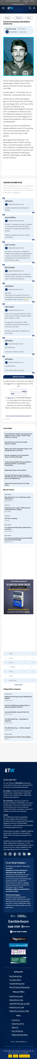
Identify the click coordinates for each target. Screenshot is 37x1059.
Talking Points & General (11, 689)
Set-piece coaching (11, 518)
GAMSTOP (23, 881)
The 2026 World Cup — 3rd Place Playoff (17, 728)
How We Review (17, 1031)
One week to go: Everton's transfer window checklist (16, 443)
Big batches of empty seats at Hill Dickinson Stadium (18, 697)
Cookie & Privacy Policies (25, 1046)
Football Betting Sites (17, 984)
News (29, 18)
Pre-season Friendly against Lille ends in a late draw (18, 528)
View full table (19, 684)
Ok (10, 1056)
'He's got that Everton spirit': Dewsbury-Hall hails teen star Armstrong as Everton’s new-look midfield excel (18, 476)
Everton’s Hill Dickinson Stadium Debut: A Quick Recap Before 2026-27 (17, 706)
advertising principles (18, 4)
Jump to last (22, 32)
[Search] (30, 8)
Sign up (10, 398)
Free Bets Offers (15, 980)
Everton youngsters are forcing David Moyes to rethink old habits (16, 456)
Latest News (7, 428)
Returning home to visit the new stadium (18, 737)
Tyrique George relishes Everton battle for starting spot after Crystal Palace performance (18, 463)
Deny (15, 1056)
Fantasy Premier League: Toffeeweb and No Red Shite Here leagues (17, 508)
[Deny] (35, 1054)
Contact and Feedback (10, 1046)
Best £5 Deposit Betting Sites (20, 987)
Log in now (19, 392)
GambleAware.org (22, 874)
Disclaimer (15, 192)
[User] (34, 8)
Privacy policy (24, 1056)
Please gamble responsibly (13, 1)
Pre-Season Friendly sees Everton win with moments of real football (18, 539)
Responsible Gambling (20, 1035)
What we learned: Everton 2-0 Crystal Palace (17, 484)
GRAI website (20, 905)
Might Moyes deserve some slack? (15, 470)
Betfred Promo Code (17, 1007)
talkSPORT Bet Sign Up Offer (20, 1004)
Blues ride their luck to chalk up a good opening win (18, 498)
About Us (15, 1027)
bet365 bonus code (16, 996)
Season (7, 18)
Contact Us (16, 1020)
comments (13, 32)
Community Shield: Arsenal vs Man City (17, 712)
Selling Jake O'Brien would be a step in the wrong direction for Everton (18, 449)
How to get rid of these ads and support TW (18, 416)
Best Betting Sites (16, 976)
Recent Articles (8, 490)
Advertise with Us (18, 1024)
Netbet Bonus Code (16, 1000)
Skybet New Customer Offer (19, 1011)
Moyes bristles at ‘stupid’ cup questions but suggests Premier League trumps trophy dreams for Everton (18, 435)
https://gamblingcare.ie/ (10, 849)
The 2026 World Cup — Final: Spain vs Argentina (16, 720)
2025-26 (18, 18)
